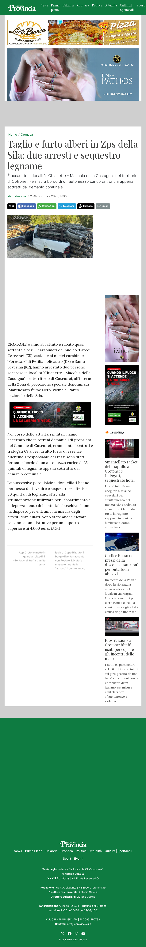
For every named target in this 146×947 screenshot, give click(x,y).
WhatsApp (48, 206)
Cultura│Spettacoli (118, 851)
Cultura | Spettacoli (127, 7)
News (44, 5)
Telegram (68, 206)
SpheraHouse (79, 939)
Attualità (111, 5)
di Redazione (17, 196)
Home (12, 134)
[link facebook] (69, 933)
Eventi (78, 858)
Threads (88, 206)
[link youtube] (83, 933)
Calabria (68, 5)
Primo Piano (33, 851)
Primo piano (55, 7)
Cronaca (83, 5)
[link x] (62, 933)
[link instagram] (76, 933)
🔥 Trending (114, 432)
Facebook (28, 206)
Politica (97, 5)
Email (105, 206)
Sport (67, 858)
